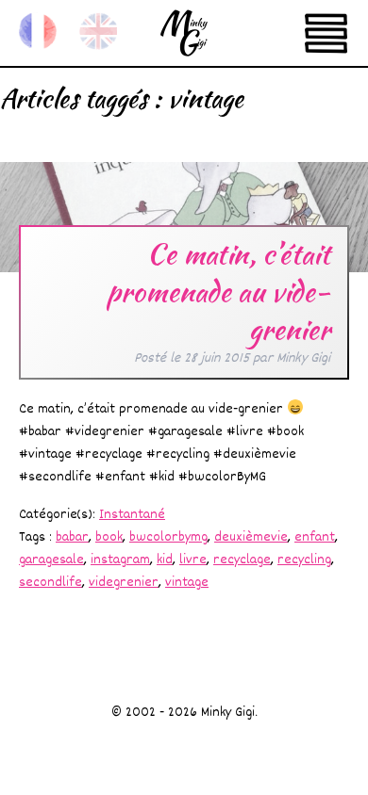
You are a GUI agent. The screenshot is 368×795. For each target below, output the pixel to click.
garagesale (51, 560)
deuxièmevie (251, 537)
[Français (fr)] (38, 31)
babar (72, 537)
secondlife (50, 582)
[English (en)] (98, 31)
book (109, 537)
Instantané (132, 515)
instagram (120, 560)
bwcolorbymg (168, 537)
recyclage (242, 560)
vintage (187, 582)
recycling (304, 560)
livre (193, 560)
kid (165, 560)
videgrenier (124, 582)
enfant (314, 537)
